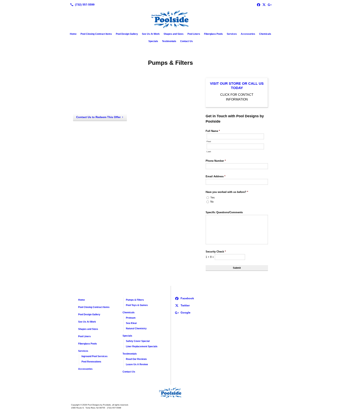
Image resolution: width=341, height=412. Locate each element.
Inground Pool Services (95, 356)
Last (209, 151)
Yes (212, 197)
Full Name (213, 131)
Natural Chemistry (136, 328)
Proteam (131, 317)
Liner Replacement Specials (141, 346)
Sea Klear (131, 323)
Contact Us (186, 41)
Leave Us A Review (137, 364)
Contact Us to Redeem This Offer (98, 117)
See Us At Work (151, 34)
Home (73, 34)
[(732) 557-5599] (82, 4)
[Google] (269, 4)
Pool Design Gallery (127, 34)
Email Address (215, 176)
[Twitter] (264, 4)
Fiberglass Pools (213, 34)
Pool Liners (193, 34)
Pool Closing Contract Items (96, 34)
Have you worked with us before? (227, 192)
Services (232, 34)
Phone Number (216, 161)
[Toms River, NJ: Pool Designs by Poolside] (170, 393)
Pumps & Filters (135, 299)
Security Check (216, 251)
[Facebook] (258, 4)
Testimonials (169, 41)
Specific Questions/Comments (224, 212)
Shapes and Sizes (174, 34)
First (209, 141)
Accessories (248, 34)
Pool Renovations (91, 361)
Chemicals (265, 34)
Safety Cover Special (138, 341)
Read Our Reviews (136, 359)
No (212, 201)
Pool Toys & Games (137, 305)
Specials (153, 41)
